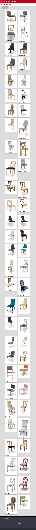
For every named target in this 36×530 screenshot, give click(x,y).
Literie (10, 523)
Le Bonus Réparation (20, 521)
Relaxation (11, 520)
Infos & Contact (28, 520)
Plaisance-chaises (8, 4)
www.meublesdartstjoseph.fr (30, 525)
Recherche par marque (21, 519)
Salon (10, 519)
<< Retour (34, 4)
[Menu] (1, 1)
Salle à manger (3, 4)
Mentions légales (28, 519)
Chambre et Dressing (12, 522)
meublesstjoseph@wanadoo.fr (30, 526)
